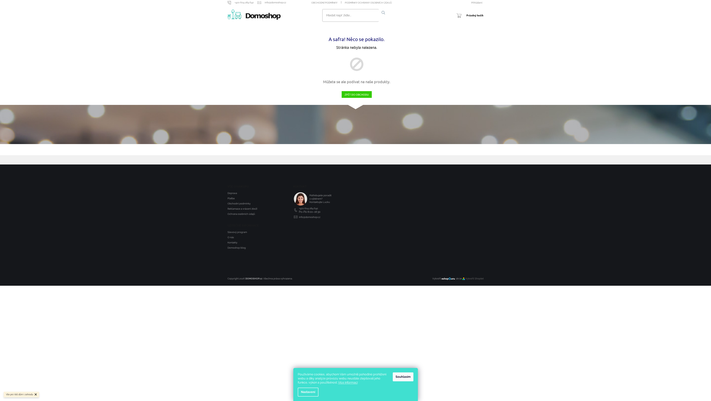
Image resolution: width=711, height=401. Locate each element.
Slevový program (237, 232)
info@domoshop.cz (309, 217)
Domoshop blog (237, 247)
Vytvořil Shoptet (474, 278)
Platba (231, 198)
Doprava (232, 193)
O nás (231, 237)
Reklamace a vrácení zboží (242, 208)
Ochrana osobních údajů (241, 214)
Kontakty (232, 242)
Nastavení (308, 392)
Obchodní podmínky (324, 2)
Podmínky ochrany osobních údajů (368, 2)
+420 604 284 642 (308, 208)
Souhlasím (403, 377)
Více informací (348, 382)
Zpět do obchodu (357, 94)
